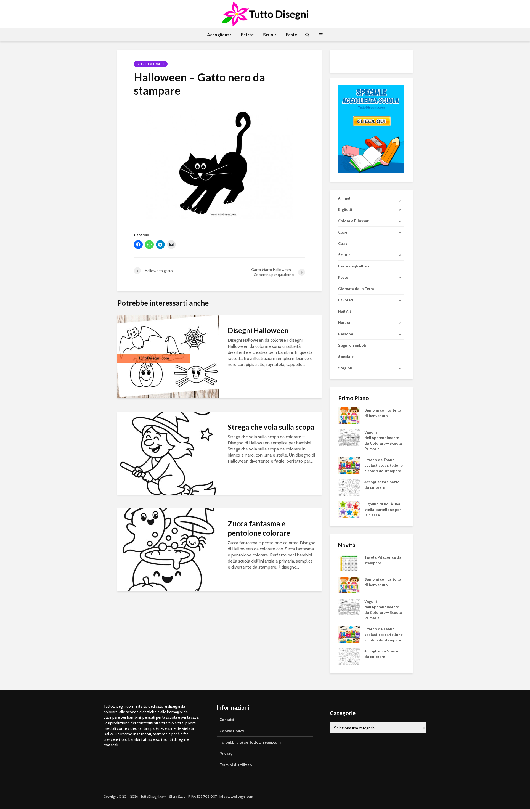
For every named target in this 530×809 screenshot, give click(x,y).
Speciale (346, 356)
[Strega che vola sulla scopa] (168, 452)
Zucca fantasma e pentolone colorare (259, 528)
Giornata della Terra (356, 288)
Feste (291, 34)
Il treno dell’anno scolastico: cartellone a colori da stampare (383, 465)
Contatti (226, 719)
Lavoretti (346, 300)
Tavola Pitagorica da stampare (382, 560)
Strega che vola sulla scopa (271, 427)
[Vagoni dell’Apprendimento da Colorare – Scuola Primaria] (349, 437)
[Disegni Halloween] (168, 356)
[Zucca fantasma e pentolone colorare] (168, 549)
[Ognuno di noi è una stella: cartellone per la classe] (349, 509)
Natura (344, 322)
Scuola (270, 34)
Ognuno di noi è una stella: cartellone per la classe (382, 510)
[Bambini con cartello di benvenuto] (349, 415)
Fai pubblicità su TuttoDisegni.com (250, 742)
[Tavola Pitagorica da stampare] (349, 562)
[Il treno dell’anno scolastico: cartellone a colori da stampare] (349, 465)
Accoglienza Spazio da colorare (382, 484)
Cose (342, 232)
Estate (247, 34)
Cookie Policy (231, 730)
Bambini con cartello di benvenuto (382, 413)
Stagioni (345, 367)
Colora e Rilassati (354, 220)
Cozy (343, 243)
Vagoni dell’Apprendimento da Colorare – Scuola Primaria (383, 440)
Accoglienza (219, 34)
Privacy (226, 753)
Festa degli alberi (353, 266)
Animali (344, 198)
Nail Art (344, 311)
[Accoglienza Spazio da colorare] (349, 487)
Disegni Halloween (151, 64)
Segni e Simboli (352, 345)
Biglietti (345, 209)
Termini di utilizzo (235, 764)
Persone (345, 333)
